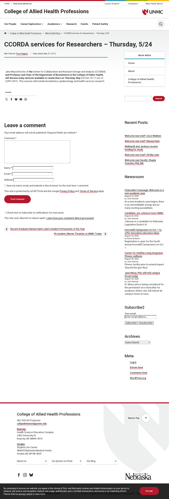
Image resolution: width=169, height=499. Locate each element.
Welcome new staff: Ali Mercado (142, 154)
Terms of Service (88, 191)
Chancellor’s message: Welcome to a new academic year (144, 192)
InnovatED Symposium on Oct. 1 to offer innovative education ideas (143, 231)
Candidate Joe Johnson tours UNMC (144, 213)
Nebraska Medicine (22, 4)
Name (8, 168)
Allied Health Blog (52, 33)
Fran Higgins (22, 53)
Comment (10, 138)
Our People (10, 24)
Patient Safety (100, 24)
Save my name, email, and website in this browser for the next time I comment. (47, 185)
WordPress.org (138, 378)
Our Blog (91, 461)
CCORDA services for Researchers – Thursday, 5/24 (86, 33)
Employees (133, 4)
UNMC (7, 4)
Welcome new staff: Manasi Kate (142, 141)
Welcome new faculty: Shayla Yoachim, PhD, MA (140, 162)
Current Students (112, 4)
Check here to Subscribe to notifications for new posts (35, 212)
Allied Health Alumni (154, 4)
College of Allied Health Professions (46, 11)
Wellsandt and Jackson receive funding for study (141, 148)
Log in (133, 362)
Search (158, 98)
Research (71, 24)
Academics (54, 24)
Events (84, 24)
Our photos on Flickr (62, 461)
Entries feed (136, 367)
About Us (21, 461)
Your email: (130, 313)
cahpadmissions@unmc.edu (32, 423)
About (131, 71)
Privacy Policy (67, 191)
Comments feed (138, 372)
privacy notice (25, 494)
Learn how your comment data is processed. (70, 218)
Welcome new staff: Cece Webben (143, 135)
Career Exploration (30, 24)
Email (7, 173)
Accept (149, 491)
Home (131, 63)
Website (8, 179)
